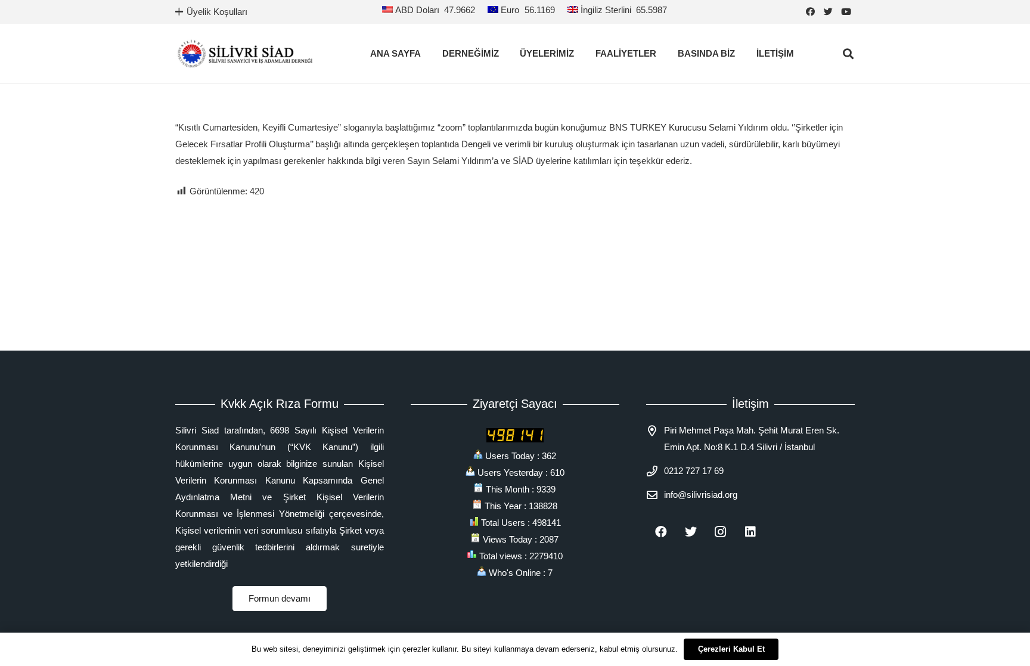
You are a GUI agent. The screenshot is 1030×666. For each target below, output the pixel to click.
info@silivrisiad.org (700, 495)
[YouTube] (846, 12)
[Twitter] (828, 12)
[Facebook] (810, 12)
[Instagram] (721, 532)
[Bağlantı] (245, 54)
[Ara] (848, 53)
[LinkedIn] (750, 532)
